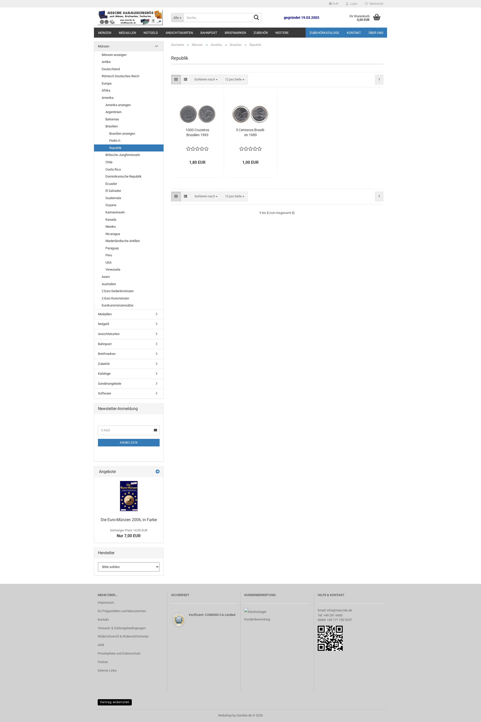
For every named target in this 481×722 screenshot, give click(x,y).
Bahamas (112, 119)
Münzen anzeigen (114, 55)
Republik (115, 148)
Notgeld (151, 33)
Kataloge (104, 373)
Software (104, 393)
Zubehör (261, 33)
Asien (106, 277)
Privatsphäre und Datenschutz (119, 653)
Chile (108, 162)
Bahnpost (208, 33)
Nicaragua (112, 234)
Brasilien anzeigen (122, 133)
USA (108, 262)
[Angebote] (158, 472)
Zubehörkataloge (324, 33)
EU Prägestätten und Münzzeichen (122, 611)
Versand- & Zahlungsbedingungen (122, 628)
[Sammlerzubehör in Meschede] (131, 18)
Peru (108, 255)
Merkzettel (375, 4)
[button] (333, 4)
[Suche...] (256, 17)
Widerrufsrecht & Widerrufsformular (123, 636)
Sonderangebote (109, 383)
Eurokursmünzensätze (117, 305)
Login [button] (352, 4)
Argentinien (113, 112)
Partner (103, 662)
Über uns (376, 33)
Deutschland (111, 69)
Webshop (225, 715)
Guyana (110, 205)
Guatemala (113, 198)
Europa (106, 83)
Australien (109, 284)
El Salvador (113, 191)
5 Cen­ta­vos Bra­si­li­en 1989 (250, 132)
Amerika (107, 98)
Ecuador (111, 184)
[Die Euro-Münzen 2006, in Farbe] (129, 496)
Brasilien (111, 126)
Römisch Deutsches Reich (120, 76)
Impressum (106, 602)
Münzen (104, 33)
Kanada (110, 219)
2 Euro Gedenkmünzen (118, 291)
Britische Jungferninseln (122, 155)
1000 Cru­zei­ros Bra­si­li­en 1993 (197, 132)
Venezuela (112, 269)
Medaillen (127, 33)
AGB (101, 645)
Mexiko (110, 226)
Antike (106, 62)
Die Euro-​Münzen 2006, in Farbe (129, 519)
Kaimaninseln (115, 212)
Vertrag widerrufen (115, 702)
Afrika (106, 90)
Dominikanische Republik (123, 176)
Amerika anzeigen (118, 105)
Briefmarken (235, 33)
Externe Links (107, 670)
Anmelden (129, 442)
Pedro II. (115, 140)
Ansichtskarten (179, 33)
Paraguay (112, 248)
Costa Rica (113, 169)
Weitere (282, 33)
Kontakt (354, 33)
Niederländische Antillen (122, 241)
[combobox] (206, 80)
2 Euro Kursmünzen (115, 298)
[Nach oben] (467, 714)
